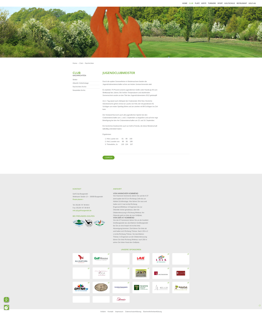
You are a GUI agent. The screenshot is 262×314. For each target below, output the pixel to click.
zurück (108, 157)
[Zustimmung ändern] (6, 307)
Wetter (75, 79)
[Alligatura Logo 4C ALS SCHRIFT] (81, 259)
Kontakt (110, 311)
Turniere (212, 3)
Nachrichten (89, 63)
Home (184, 3)
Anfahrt (103, 311)
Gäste (203, 3)
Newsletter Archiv (79, 90)
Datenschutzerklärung (133, 311)
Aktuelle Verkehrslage (81, 83)
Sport (220, 3)
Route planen (78, 199)
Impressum (119, 311)
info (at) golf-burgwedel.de (82, 210)
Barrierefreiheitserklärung (152, 311)
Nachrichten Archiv (79, 87)
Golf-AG (252, 3)
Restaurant (242, 3)
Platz (197, 3)
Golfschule (229, 3)
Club (191, 3)
